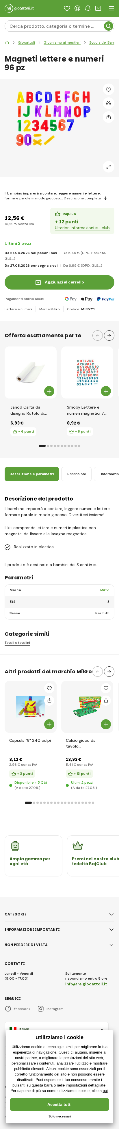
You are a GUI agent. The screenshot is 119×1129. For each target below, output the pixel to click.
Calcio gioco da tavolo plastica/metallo (82, 743)
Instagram (55, 1008)
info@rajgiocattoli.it (86, 984)
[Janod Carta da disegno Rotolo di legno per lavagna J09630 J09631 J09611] (30, 372)
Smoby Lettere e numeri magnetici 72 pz (87, 410)
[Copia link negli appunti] (108, 117)
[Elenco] (67, 8)
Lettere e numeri (18, 309)
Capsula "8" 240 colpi (30, 740)
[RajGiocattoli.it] (7, 42)
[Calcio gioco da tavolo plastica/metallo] (87, 706)
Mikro (55, 309)
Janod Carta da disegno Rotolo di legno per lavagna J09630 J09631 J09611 (27, 410)
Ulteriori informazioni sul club (82, 227)
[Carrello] (98, 8)
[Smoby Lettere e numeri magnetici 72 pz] (87, 372)
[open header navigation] (111, 8)
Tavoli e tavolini (17, 643)
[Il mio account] (77, 8)
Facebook (22, 1008)
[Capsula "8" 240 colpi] (30, 706)
